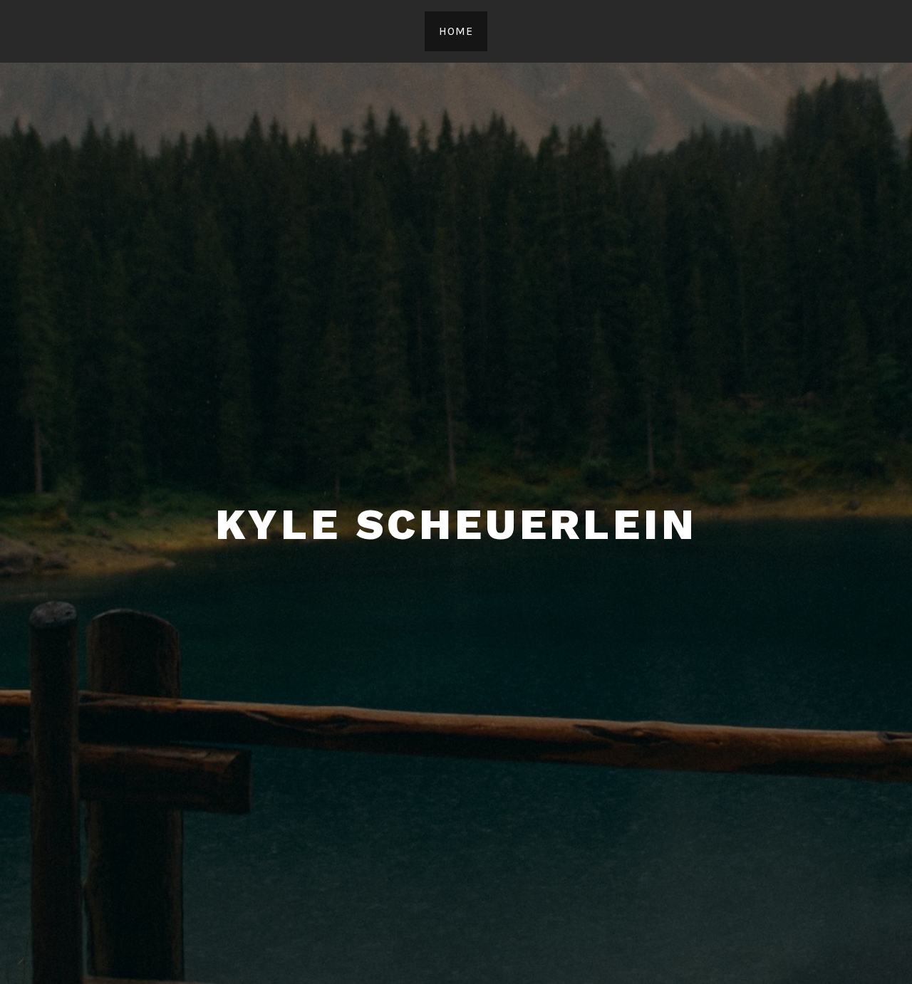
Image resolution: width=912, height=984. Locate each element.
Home (455, 31)
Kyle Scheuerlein (456, 524)
